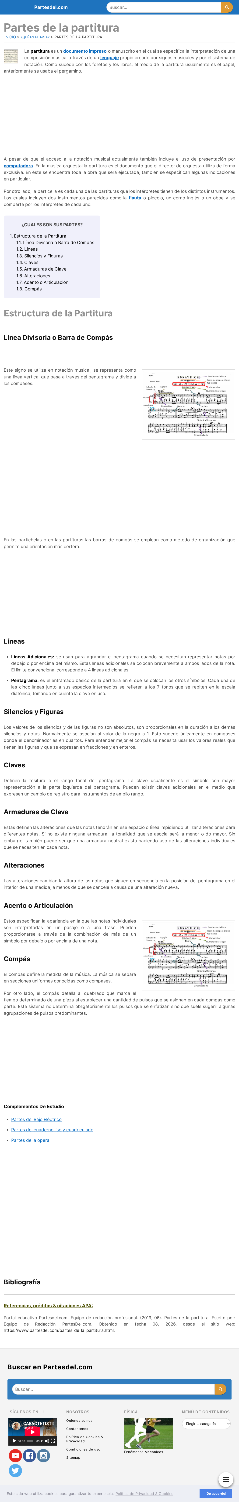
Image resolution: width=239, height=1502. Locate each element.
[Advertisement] (119, 113)
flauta (135, 198)
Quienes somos (79, 1420)
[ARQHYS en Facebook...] (29, 1456)
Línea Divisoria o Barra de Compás (55, 242)
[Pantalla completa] (52, 1441)
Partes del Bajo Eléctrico (36, 1119)
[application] (32, 1432)
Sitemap (73, 1457)
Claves (27, 262)
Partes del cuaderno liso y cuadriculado (52, 1129)
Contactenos (77, 1429)
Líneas (27, 249)
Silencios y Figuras (39, 256)
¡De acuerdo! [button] (215, 1493)
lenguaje (109, 57)
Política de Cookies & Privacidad (84, 1439)
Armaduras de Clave (41, 269)
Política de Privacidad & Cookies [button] (144, 1493)
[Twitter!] (15, 1471)
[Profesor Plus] (15, 1456)
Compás (29, 289)
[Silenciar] (47, 1441)
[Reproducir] (14, 1441)
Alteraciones (33, 275)
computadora (18, 166)
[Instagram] (43, 1456)
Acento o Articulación (42, 282)
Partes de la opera (30, 1140)
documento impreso (85, 51)
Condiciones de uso (83, 1449)
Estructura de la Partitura (38, 236)
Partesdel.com (51, 7)
